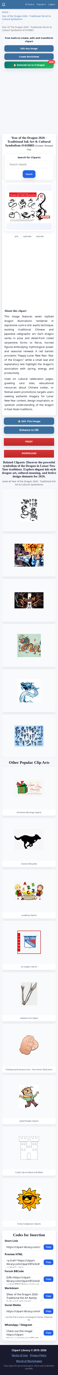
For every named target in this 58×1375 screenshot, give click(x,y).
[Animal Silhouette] (29, 839)
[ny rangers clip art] (29, 942)
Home (5, 12)
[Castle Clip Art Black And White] (29, 1148)
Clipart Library (21, 1350)
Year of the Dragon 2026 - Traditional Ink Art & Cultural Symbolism (26, 18)
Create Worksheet (29, 56)
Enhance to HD (29, 430)
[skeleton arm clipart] (29, 993)
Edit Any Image (29, 48)
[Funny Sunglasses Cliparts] (29, 1199)
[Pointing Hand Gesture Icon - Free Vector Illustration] (29, 1045)
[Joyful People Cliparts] (29, 1096)
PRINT (29, 441)
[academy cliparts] (29, 890)
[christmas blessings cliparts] (29, 788)
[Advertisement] (29, 102)
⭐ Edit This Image (29, 421)
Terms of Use (20, 1355)
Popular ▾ (41, 4)
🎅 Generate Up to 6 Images (33, 63)
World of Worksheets (29, 1361)
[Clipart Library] (3, 4)
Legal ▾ (51, 4)
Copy (48, 1247)
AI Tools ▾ (29, 4)
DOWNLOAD (29, 453)
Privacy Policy (38, 1355)
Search (29, 174)
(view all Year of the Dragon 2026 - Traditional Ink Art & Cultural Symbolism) (29, 483)
